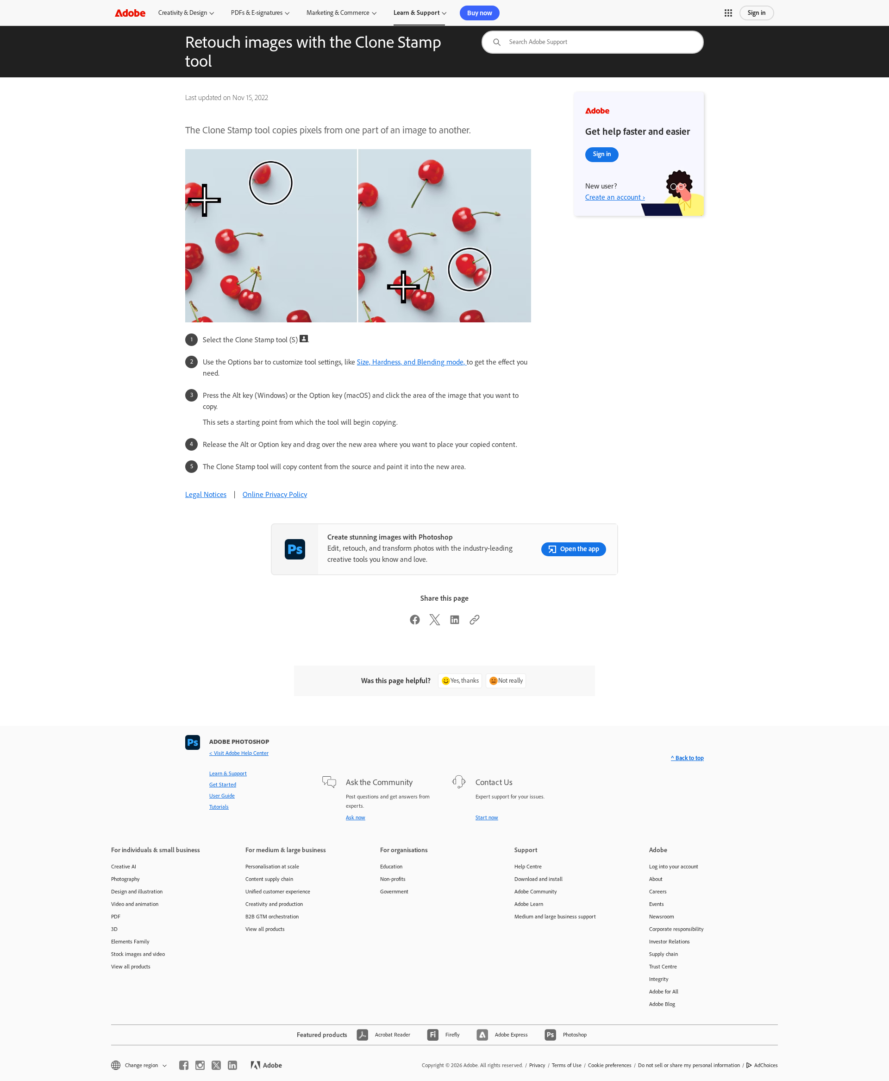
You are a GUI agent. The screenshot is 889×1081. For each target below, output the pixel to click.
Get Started (222, 784)
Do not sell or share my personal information (689, 1065)
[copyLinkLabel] (474, 622)
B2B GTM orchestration (272, 916)
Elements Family (130, 941)
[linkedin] (232, 1065)
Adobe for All (663, 991)
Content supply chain (269, 879)
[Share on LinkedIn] (454, 622)
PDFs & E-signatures (256, 13)
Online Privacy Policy (275, 494)
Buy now (479, 13)
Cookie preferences (610, 1065)
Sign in (757, 13)
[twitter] (216, 1065)
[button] (728, 13)
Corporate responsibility (676, 929)
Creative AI (123, 866)
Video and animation (134, 904)
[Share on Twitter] (434, 622)
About (656, 879)
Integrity (659, 979)
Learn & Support (416, 13)
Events (656, 904)
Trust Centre (663, 966)
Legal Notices (205, 494)
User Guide (222, 795)
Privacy (537, 1065)
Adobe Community (535, 891)
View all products (130, 966)
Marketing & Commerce (338, 13)
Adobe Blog (662, 1004)
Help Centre (528, 866)
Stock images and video (138, 954)
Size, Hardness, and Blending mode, (412, 362)
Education (391, 866)
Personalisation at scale (272, 866)
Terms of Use (567, 1065)
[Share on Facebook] (414, 622)
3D (114, 929)
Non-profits (393, 879)
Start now (487, 817)
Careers (658, 891)
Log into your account (673, 866)
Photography (125, 879)
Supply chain (663, 954)
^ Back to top (687, 757)
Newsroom (661, 916)
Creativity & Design (182, 13)
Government (394, 891)
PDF (115, 916)
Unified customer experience (277, 891)
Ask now (355, 817)
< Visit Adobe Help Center (239, 753)
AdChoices (766, 1065)
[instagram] (200, 1065)
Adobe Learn (528, 904)
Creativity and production (274, 904)
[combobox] (593, 42)
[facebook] (183, 1065)
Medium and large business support (555, 916)
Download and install (538, 879)
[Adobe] (130, 12)
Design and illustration (137, 891)
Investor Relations (669, 941)
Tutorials (219, 807)
